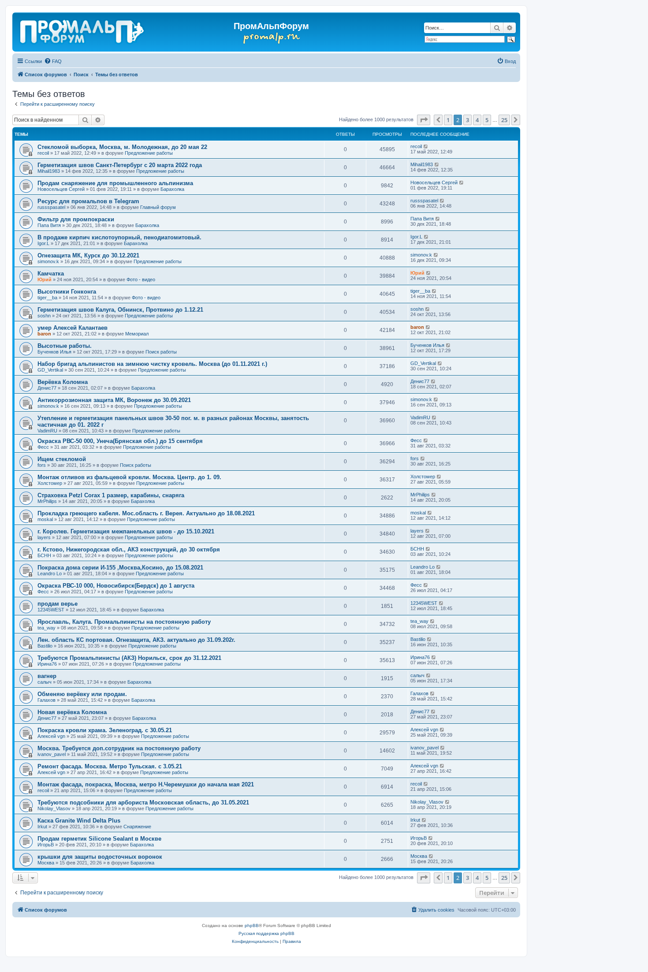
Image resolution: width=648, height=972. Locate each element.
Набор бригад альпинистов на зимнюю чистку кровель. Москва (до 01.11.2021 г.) (152, 364)
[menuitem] (53, 61)
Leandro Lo (49, 573)
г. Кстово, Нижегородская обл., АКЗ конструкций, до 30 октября (128, 549)
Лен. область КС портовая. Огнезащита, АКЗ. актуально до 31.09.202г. (136, 640)
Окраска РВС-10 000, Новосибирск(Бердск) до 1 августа (115, 585)
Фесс (43, 447)
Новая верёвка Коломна (72, 712)
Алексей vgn (51, 736)
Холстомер (49, 483)
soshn (44, 315)
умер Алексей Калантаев (72, 327)
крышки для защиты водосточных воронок (99, 856)
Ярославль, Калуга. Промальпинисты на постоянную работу (124, 621)
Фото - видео (141, 279)
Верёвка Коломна (62, 382)
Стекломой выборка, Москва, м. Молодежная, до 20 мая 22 (122, 147)
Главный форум (158, 207)
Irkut (42, 826)
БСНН (44, 555)
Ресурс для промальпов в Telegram (88, 201)
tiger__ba (47, 297)
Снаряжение (137, 826)
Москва (45, 862)
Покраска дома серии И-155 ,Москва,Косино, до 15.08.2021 (120, 567)
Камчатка (50, 273)
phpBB (252, 925)
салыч (44, 682)
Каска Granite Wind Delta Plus (78, 820)
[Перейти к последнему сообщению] (426, 146)
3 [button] (467, 120)
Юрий (44, 279)
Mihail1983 (48, 171)
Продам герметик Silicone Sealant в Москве (99, 838)
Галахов (46, 700)
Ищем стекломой (61, 459)
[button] (423, 120)
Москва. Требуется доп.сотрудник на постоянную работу (119, 748)
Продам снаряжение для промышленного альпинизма (115, 183)
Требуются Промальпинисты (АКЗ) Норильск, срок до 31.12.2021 (129, 658)
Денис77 (46, 388)
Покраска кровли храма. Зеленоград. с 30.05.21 (104, 730)
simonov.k (48, 261)
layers (44, 537)
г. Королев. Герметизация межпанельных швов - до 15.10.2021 (125, 531)
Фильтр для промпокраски (75, 219)
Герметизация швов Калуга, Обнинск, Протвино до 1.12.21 (120, 309)
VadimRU (47, 430)
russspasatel (51, 207)
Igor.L (43, 243)
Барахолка (172, 189)
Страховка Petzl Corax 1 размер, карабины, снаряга (110, 495)
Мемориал (137, 333)
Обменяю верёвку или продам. (82, 694)
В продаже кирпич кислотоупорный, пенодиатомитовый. (119, 237)
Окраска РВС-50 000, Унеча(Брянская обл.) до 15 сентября (120, 441)
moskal (45, 519)
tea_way (46, 627)
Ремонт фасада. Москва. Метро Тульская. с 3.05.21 (109, 766)
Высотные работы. (64, 346)
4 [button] (477, 120)
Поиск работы (161, 351)
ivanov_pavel (51, 754)
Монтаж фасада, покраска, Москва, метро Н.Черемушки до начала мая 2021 (145, 784)
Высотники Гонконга (66, 291)
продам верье (57, 603)
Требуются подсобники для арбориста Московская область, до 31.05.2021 (143, 802)
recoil (43, 153)
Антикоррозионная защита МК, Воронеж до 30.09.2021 (114, 400)
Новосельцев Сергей (61, 189)
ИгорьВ (45, 844)
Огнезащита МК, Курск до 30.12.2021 (88, 255)
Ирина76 (47, 664)
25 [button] (504, 120)
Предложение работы (149, 153)
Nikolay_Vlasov (54, 808)
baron (44, 333)
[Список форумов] (83, 30)
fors (41, 465)
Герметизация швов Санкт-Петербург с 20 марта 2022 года (119, 165)
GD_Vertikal (50, 369)
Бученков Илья (54, 351)
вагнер (46, 676)
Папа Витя (49, 225)
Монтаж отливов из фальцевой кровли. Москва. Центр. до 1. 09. (129, 477)
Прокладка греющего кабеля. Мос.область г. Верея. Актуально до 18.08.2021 (146, 513)
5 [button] (486, 120)
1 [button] (448, 120)
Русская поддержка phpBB (266, 933)
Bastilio (44, 645)
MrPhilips (47, 501)
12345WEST (50, 609)
